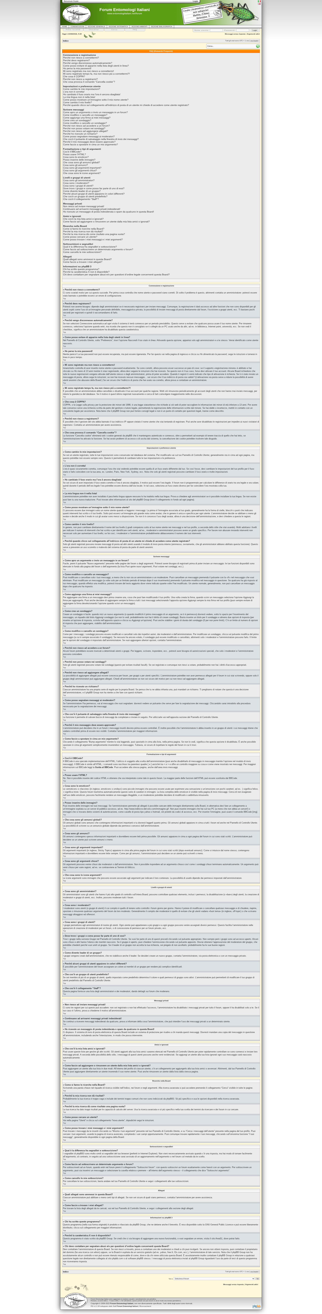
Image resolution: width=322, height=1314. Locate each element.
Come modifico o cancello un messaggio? (85, 115)
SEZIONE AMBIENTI (139, 26)
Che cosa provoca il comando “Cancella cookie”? (89, 81)
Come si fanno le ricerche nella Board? (83, 228)
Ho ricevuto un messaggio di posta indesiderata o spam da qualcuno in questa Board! (108, 211)
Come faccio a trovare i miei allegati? (82, 262)
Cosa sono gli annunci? (75, 165)
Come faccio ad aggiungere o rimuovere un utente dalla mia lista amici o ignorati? (106, 221)
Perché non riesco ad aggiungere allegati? (85, 131)
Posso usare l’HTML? (74, 154)
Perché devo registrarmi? (76, 60)
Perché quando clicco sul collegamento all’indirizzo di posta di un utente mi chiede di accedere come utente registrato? (126, 105)
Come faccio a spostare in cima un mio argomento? (90, 144)
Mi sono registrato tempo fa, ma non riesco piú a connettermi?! (96, 73)
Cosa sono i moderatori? (76, 183)
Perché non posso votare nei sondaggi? (84, 128)
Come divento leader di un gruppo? (82, 191)
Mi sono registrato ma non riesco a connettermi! (88, 71)
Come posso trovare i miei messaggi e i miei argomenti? (93, 239)
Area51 (219, 1238)
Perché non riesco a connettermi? (81, 57)
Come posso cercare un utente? (80, 236)
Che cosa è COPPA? (74, 76)
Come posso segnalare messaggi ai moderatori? (89, 136)
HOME (64, 26)
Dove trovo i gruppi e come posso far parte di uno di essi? (93, 188)
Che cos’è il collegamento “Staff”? (81, 199)
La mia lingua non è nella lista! (79, 97)
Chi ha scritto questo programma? (81, 269)
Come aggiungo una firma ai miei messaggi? (87, 117)
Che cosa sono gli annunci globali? (81, 162)
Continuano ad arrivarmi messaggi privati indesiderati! (91, 209)
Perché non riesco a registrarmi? (80, 79)
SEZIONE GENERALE (96, 26)
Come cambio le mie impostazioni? (81, 89)
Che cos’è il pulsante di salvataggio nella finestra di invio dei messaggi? (101, 139)
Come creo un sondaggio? (77, 120)
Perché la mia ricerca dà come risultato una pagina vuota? (94, 234)
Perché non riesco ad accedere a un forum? (86, 125)
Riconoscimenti (145, 1306)
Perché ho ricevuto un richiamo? (80, 133)
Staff (125, 1306)
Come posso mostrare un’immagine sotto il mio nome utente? (95, 99)
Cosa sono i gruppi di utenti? (78, 185)
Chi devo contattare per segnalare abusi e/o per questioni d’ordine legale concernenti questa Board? (116, 274)
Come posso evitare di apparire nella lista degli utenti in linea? (96, 65)
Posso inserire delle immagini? (79, 159)
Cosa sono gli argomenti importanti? (82, 167)
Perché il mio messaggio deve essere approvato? (89, 141)
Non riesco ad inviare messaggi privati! (83, 206)
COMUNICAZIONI (77, 26)
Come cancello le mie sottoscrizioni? (82, 252)
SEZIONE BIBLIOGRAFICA (161, 26)
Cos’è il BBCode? (72, 151)
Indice (66, 41)
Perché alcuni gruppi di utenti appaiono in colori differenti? (94, 193)
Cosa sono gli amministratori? (79, 180)
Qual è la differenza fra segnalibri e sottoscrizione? (90, 246)
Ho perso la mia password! (77, 68)
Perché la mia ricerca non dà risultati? (83, 231)
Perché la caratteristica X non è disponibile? (86, 271)
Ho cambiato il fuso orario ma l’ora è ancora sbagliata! (91, 94)
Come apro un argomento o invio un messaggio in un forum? (95, 112)
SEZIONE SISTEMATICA (118, 26)
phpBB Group (139, 1224)
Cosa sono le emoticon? (76, 157)
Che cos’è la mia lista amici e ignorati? (83, 219)
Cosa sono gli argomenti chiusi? (80, 170)
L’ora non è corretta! (74, 91)
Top (64, 298)
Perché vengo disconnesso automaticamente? (87, 63)
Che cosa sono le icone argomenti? (82, 173)
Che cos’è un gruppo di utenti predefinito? (85, 196)
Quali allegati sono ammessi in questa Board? (87, 259)
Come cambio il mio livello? (77, 102)
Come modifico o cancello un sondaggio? (85, 123)
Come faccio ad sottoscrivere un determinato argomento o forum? (98, 249)
